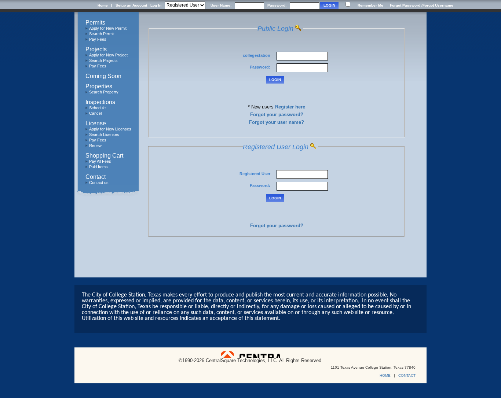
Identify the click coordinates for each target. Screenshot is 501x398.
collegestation (257, 55)
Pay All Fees (100, 161)
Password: (276, 5)
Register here (290, 107)
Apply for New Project (108, 55)
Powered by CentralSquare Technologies (250, 354)
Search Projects (103, 60)
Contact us (99, 182)
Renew (95, 145)
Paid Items (98, 167)
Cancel (95, 113)
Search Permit (101, 34)
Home (103, 5)
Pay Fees (97, 39)
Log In (155, 5)
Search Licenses (104, 134)
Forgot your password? (276, 114)
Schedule (97, 108)
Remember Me (370, 5)
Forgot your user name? (276, 122)
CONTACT (407, 375)
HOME (385, 375)
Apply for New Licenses (110, 129)
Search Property (103, 92)
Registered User (255, 174)
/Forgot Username (437, 5)
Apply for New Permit (108, 28)
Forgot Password (405, 5)
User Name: (221, 5)
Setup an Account (131, 5)
